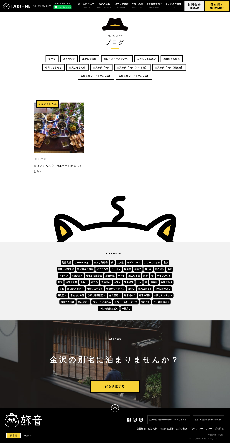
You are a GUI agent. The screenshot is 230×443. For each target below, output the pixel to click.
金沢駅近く (83, 302)
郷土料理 (110, 276)
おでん (94, 282)
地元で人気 (71, 282)
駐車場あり (130, 295)
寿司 (170, 269)
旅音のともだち (172, 58)
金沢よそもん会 (77, 67)
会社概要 (141, 428)
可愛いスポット (95, 289)
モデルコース (134, 263)
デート (121, 276)
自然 (61, 289)
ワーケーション (82, 263)
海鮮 (145, 276)
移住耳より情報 (66, 269)
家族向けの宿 (77, 295)
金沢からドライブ (115, 289)
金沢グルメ (166, 282)
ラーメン (116, 269)
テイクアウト (164, 276)
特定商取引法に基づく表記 (173, 428)
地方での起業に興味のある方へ (208, 419)
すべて (52, 58)
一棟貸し (126, 309)
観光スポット (145, 289)
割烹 (60, 282)
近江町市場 (134, 276)
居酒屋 (127, 269)
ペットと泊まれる (102, 302)
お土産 (148, 269)
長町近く (62, 295)
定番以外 (128, 282)
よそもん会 (102, 269)
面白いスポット (75, 289)
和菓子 (137, 269)
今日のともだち (53, 67)
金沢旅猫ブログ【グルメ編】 (96, 76)
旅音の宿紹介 (89, 58)
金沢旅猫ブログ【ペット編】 (132, 67)
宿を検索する (115, 386)
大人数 (120, 263)
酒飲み (154, 282)
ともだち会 (69, 58)
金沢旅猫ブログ (101, 67)
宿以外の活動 (67, 302)
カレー (84, 282)
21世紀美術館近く (108, 309)
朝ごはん (159, 269)
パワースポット (152, 263)
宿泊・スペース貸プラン (117, 58)
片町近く (145, 302)
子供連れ (105, 282)
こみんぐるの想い (146, 58)
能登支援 (66, 263)
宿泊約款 (152, 428)
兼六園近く (115, 295)
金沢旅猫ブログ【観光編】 (169, 67)
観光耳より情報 (85, 269)
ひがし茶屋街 (101, 263)
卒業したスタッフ (163, 295)
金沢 (166, 263)
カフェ (117, 282)
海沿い (131, 289)
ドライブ (63, 276)
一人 (139, 282)
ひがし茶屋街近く (96, 295)
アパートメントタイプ (125, 302)
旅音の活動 (145, 295)
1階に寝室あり (163, 289)
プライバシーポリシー (200, 428)
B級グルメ (77, 276)
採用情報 (219, 428)
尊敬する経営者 (94, 276)
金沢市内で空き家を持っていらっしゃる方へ (169, 419)
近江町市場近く (161, 302)
